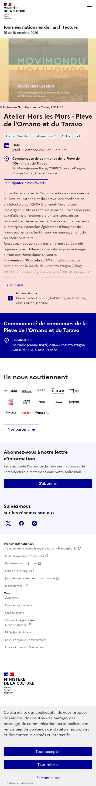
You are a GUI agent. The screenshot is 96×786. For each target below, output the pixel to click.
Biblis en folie (14, 586)
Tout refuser (48, 764)
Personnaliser (48, 777)
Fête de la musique (17, 571)
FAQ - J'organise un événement (25, 640)
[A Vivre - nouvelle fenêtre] (74, 402)
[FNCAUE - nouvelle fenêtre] (58, 391)
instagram (34, 523)
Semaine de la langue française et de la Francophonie (40, 548)
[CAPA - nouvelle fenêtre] (27, 391)
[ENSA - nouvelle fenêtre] (42, 391)
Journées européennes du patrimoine (30, 578)
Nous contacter (15, 625)
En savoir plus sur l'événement (25, 647)
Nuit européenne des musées (24, 556)
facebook (21, 523)
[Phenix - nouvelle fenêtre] (42, 402)
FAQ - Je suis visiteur (18, 632)
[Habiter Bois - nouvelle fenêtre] (27, 402)
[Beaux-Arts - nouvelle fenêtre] (11, 412)
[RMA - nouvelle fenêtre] (74, 391)
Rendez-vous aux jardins (21, 563)
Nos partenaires (21, 429)
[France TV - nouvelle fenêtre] (42, 412)
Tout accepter (48, 751)
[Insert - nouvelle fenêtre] (58, 402)
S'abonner (48, 483)
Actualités (12, 598)
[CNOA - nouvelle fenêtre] (11, 391)
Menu (89, 6)
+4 (78, 136)
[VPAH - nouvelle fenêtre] (11, 402)
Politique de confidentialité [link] (20, 783)
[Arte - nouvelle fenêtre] (27, 412)
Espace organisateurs (19, 605)
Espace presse (14, 613)
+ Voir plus (15, 285)
